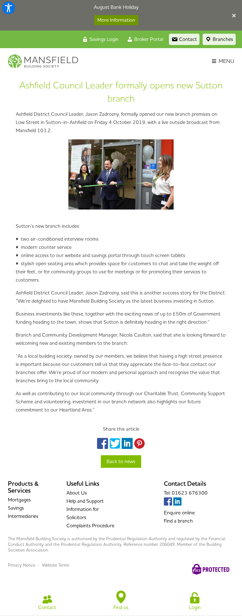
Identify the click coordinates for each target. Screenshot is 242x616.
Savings (16, 508)
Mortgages (19, 499)
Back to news (121, 461)
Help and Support (85, 501)
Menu (225, 61)
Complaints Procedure (90, 525)
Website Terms (55, 565)
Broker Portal (148, 39)
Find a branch (178, 521)
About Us (76, 493)
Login (195, 607)
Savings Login (103, 39)
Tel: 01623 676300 (186, 493)
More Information (116, 20)
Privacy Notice (21, 565)
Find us (121, 607)
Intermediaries (23, 516)
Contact (47, 607)
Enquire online (179, 512)
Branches (222, 39)
